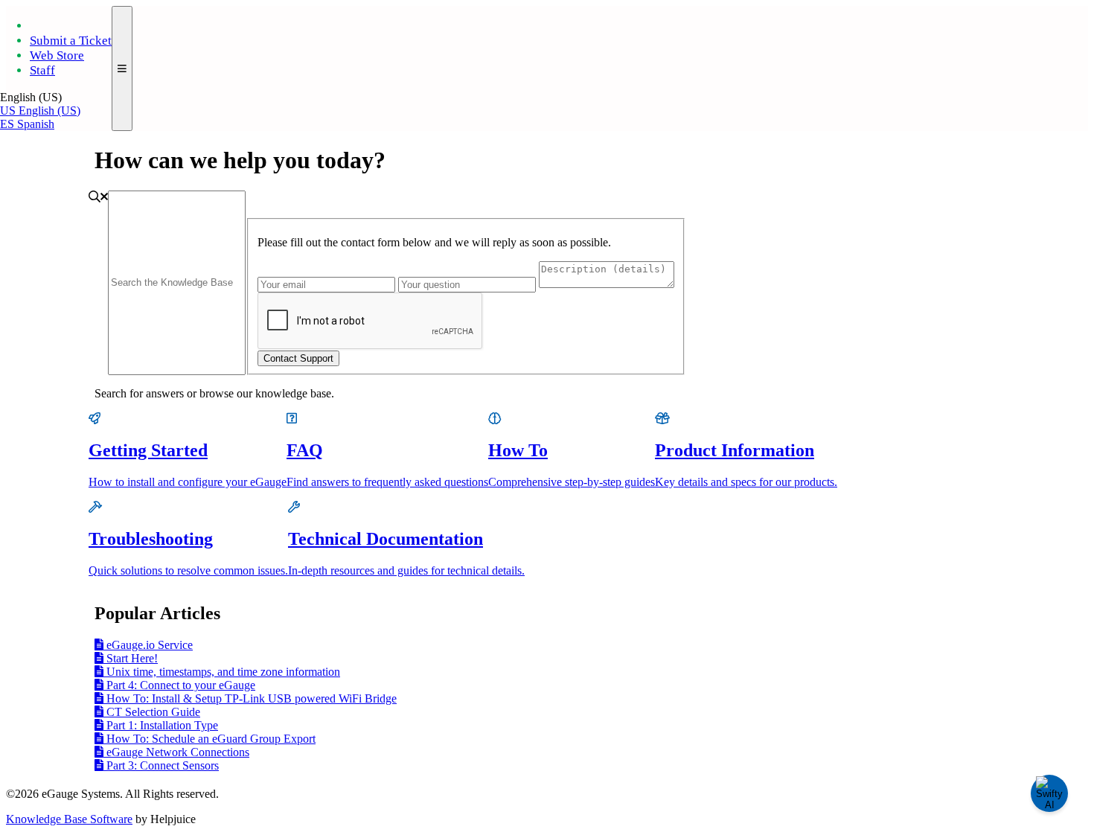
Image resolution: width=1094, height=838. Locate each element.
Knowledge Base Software (69, 819)
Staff (42, 70)
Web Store (57, 55)
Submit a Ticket (71, 40)
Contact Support (298, 358)
